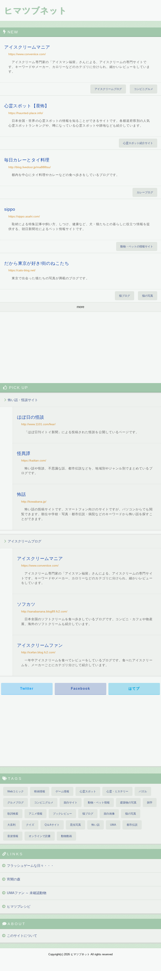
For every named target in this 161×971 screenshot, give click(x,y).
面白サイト (70, 802)
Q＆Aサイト (52, 824)
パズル (143, 791)
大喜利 (11, 824)
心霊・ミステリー (117, 791)
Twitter (27, 688)
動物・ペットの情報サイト (136, 246)
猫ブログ (124, 295)
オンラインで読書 (40, 836)
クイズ (30, 824)
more (80, 307)
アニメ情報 (35, 813)
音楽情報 (12, 836)
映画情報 (39, 791)
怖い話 (95, 824)
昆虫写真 (75, 824)
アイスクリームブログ (108, 89)
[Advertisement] (80, 347)
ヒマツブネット (35, 10)
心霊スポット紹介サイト (138, 143)
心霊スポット (88, 791)
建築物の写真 (128, 802)
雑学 (149, 802)
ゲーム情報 (62, 791)
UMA (113, 824)
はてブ (134, 688)
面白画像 (109, 813)
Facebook (80, 688)
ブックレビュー (62, 813)
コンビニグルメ (143, 89)
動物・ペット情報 (99, 802)
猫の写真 (147, 295)
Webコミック (15, 791)
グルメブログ (15, 802)
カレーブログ (145, 192)
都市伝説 (132, 824)
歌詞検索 (12, 813)
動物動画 (66, 836)
